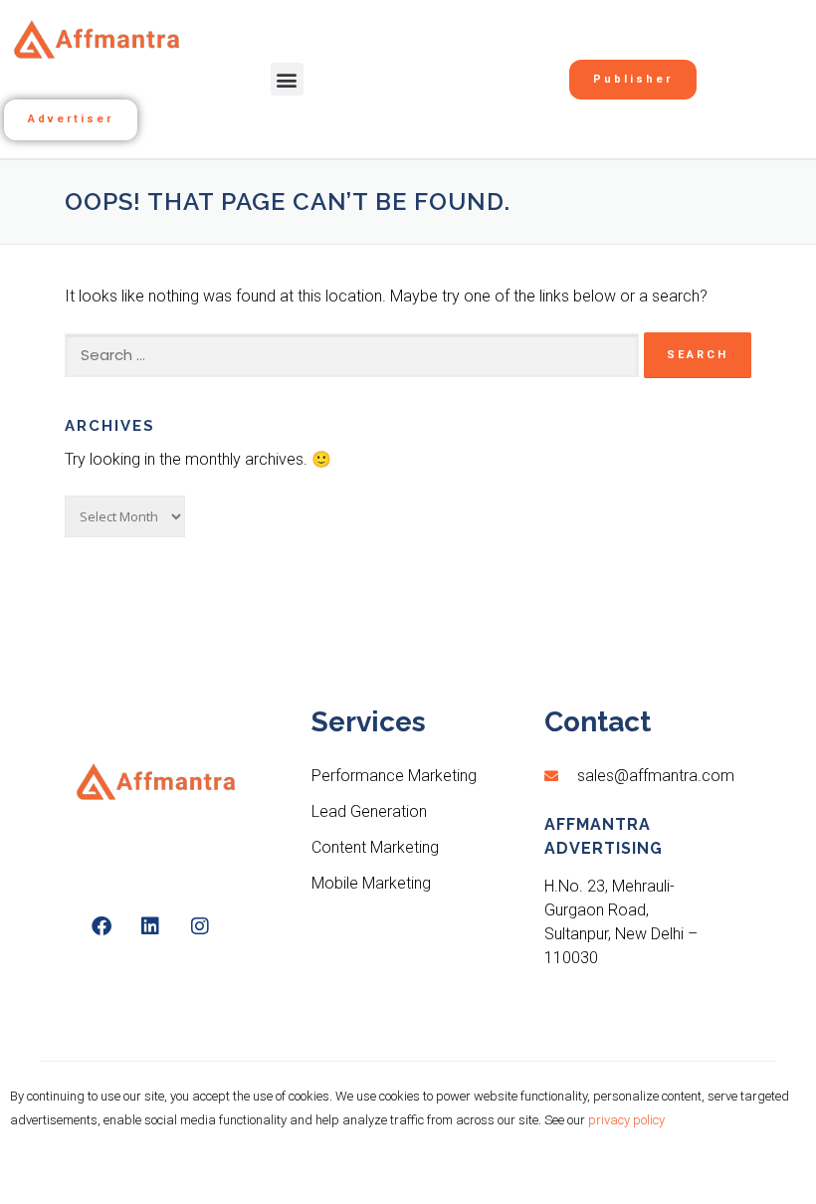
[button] (287, 79)
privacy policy (626, 1119)
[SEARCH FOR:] (352, 355)
